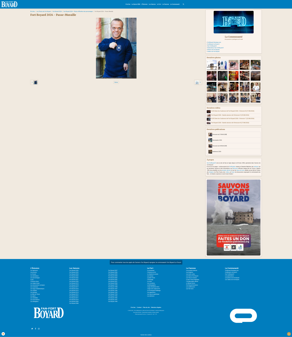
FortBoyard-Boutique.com (214, 42)
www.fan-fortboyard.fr (159, 310)
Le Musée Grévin (190, 283)
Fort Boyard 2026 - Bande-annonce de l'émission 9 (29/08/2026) (230, 115)
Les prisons (33, 272)
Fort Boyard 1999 (112, 285)
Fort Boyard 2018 (73, 285)
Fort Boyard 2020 (73, 281)
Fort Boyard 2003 (112, 277)
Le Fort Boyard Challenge (154, 290)
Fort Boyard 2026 (73, 270)
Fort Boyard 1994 (112, 294)
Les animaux (33, 292)
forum (233, 172)
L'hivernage (150, 279)
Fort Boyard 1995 (112, 292)
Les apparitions (151, 292)
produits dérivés (226, 170)
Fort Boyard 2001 (112, 281)
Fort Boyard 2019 (73, 283)
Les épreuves (34, 270)
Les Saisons (152, 4)
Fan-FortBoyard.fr (212, 46)
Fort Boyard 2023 (73, 276)
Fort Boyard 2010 (73, 299)
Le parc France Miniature (192, 279)
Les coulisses (34, 287)
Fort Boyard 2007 (112, 270)
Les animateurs (34, 276)
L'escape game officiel (192, 281)
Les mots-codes (190, 274)
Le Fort (159, 4)
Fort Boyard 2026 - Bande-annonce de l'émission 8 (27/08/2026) (230, 122)
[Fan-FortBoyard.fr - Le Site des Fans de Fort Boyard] (48, 313)
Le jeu (32, 279)
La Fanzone (165, 4)
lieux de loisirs (241, 170)
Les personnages (35, 277)
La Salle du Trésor (35, 294)
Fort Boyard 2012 (73, 296)
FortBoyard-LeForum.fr (213, 44)
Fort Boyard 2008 (73, 303)
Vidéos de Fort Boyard (213, 51)
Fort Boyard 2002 (112, 279)
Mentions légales (156, 307)
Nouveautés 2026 (217, 140)
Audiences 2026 (216, 151)
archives (256, 166)
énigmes (211, 172)
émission (235, 168)
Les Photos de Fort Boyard (43, 11)
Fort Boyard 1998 (112, 287)
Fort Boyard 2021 (73, 279)
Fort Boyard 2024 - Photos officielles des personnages (78, 11)
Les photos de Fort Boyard (232, 277)
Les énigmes (189, 272)
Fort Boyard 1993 (112, 296)
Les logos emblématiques (37, 288)
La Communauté (175, 4)
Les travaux (150, 276)
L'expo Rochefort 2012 (153, 287)
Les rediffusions (190, 287)
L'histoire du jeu (34, 281)
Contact (139, 307)
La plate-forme (151, 277)
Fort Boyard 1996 (112, 290)
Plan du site (146, 307)
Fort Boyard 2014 (73, 292)
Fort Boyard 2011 (73, 298)
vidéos (227, 172)
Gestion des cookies (146, 335)
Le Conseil (33, 274)
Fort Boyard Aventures (192, 285)
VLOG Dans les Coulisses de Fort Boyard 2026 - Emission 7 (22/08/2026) (232, 118)
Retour (116, 82)
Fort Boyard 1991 (112, 299)
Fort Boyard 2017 (73, 287)
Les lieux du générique (153, 294)
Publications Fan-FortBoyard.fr (215, 48)
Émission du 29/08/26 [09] (219, 146)
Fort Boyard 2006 (112, 272)
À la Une (128, 4)
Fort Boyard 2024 (57, 11)
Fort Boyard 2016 (73, 288)
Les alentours (150, 296)
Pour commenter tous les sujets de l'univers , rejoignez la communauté (146, 262)
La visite (149, 281)
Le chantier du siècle (152, 274)
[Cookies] (3, 334)
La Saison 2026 (136, 4)
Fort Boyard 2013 (73, 294)
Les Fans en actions (191, 277)
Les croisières (151, 283)
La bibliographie (151, 285)
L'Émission (144, 4)
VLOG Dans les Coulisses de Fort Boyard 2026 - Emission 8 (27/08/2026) (232, 111)
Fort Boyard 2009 (73, 301)
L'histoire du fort (151, 272)
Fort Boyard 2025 (73, 272)
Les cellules (33, 290)
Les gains (33, 296)
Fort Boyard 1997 (112, 288)
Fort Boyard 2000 (112, 283)
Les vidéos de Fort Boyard (232, 279)
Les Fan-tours (190, 288)
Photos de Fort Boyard (213, 49)
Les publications (229, 276)
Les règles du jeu (35, 283)
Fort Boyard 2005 (112, 274)
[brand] (9, 4)
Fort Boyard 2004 (112, 276)
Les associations (35, 299)
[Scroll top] (289, 334)
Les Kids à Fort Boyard (192, 276)
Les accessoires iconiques (37, 285)
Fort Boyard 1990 (112, 301)
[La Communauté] (234, 22)
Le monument (150, 270)
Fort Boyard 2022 (73, 277)
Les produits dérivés (191, 270)
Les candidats (34, 298)
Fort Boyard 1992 (112, 298)
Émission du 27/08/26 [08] (219, 134)
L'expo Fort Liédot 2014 (153, 288)
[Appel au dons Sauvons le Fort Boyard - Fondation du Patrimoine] (233, 217)
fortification (232, 166)
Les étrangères (34, 301)
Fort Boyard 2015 (73, 290)
